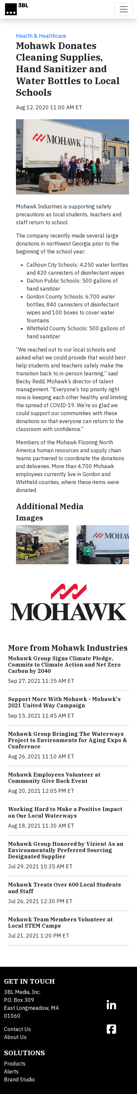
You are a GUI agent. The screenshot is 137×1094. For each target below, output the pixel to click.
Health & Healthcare (41, 35)
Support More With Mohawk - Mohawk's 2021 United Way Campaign (64, 702)
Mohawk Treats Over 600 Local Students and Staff (64, 887)
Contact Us (17, 1029)
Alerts (11, 1071)
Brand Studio (19, 1079)
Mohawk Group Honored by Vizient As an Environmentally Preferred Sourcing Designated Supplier (65, 850)
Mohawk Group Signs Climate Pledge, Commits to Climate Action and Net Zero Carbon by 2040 (64, 664)
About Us (15, 1037)
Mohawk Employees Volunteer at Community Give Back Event (54, 777)
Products (15, 1063)
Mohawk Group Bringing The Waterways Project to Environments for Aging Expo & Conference (67, 740)
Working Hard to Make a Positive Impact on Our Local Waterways (65, 812)
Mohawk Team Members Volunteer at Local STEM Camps (60, 922)
